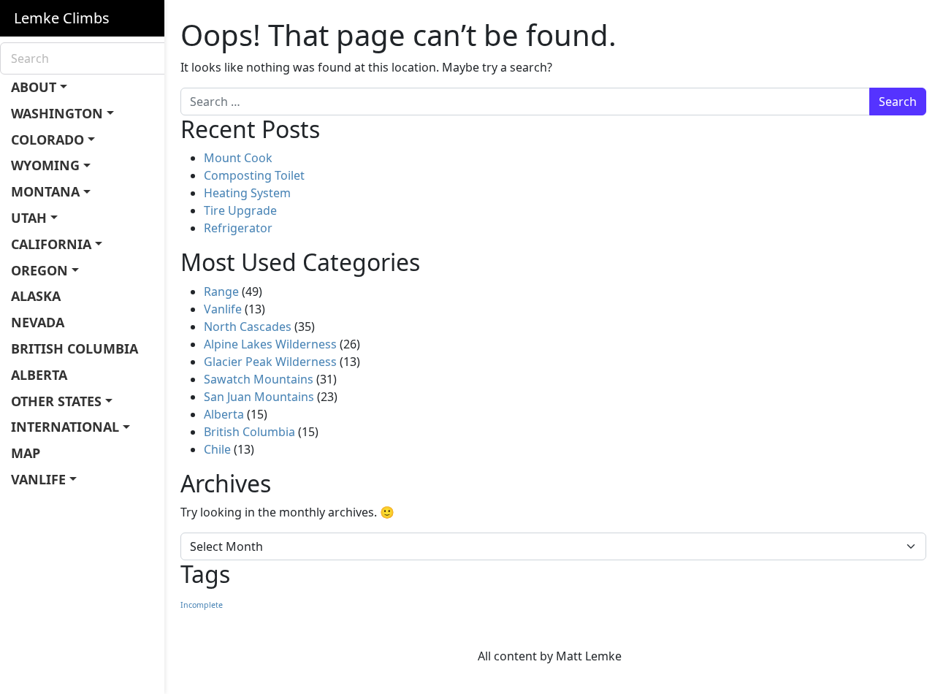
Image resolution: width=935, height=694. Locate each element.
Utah (29, 217)
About (33, 87)
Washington (57, 113)
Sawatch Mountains (258, 379)
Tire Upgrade (240, 210)
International (65, 426)
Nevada (37, 322)
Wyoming (45, 165)
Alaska (36, 296)
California (51, 244)
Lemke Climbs (62, 18)
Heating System (247, 193)
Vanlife (38, 479)
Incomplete (201, 605)
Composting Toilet (254, 175)
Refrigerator (238, 228)
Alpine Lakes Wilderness (270, 344)
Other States (56, 401)
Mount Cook (238, 158)
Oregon (39, 270)
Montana (45, 191)
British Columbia (74, 348)
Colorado (47, 139)
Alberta (39, 375)
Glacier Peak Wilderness (270, 362)
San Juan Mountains (259, 397)
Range (221, 291)
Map (25, 453)
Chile (217, 449)
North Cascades (247, 327)
